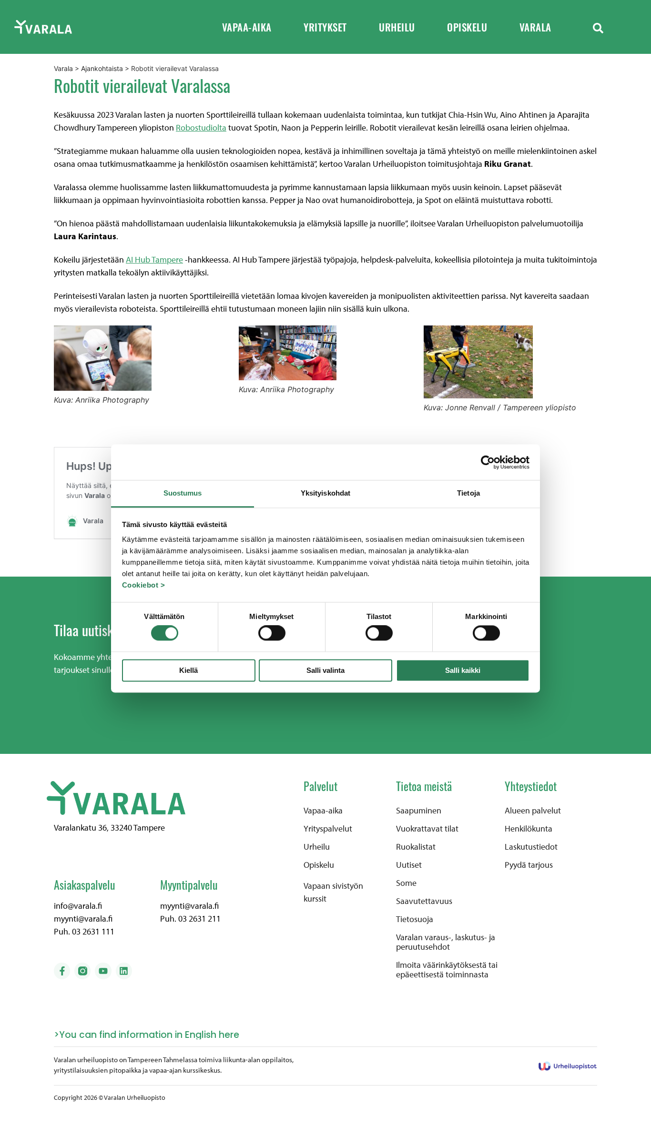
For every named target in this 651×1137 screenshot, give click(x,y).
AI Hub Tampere (154, 259)
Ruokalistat (416, 847)
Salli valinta (325, 670)
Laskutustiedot (531, 847)
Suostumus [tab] (182, 493)
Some (406, 883)
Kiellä (188, 670)
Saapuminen (418, 810)
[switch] (271, 633)
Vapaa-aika (247, 27)
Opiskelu (467, 27)
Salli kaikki (462, 670)
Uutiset (409, 865)
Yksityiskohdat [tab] (325, 493)
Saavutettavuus (424, 901)
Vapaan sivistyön (333, 885)
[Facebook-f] (62, 971)
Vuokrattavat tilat (427, 828)
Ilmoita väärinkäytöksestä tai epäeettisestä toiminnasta (447, 969)
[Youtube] (103, 971)
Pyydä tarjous (529, 865)
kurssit (315, 898)
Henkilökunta (528, 828)
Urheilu (397, 27)
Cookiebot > (143, 585)
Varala (535, 27)
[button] (598, 27)
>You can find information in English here (146, 1034)
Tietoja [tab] (468, 493)
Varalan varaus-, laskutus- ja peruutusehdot (445, 942)
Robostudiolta (201, 127)
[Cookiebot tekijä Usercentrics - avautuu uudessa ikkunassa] (487, 462)
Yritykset (325, 27)
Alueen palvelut (533, 810)
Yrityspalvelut (328, 828)
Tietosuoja (414, 919)
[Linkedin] (124, 971)
